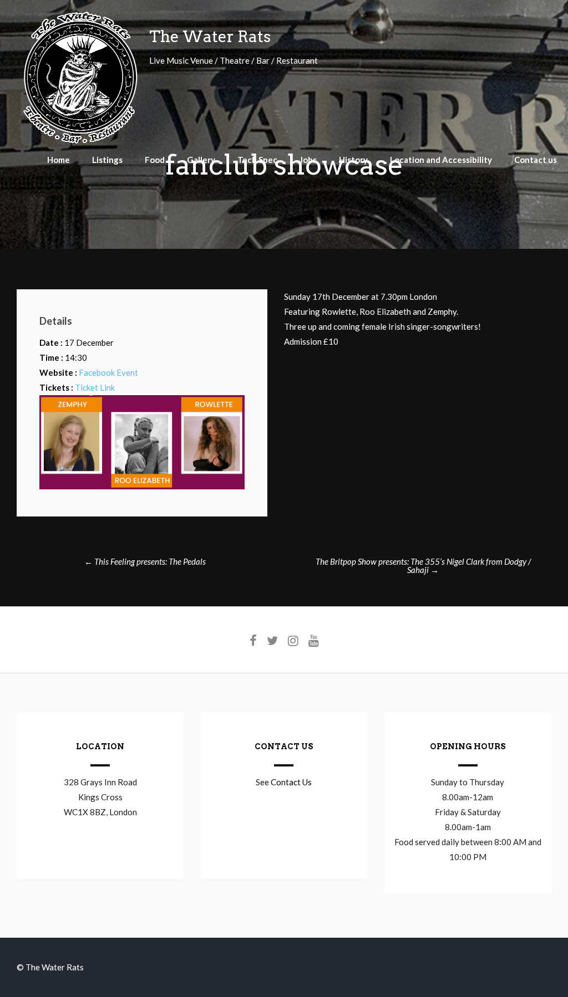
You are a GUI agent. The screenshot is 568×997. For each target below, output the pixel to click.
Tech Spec (257, 160)
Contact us (535, 160)
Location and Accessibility (441, 160)
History (353, 160)
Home (58, 160)
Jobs (308, 160)
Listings (107, 160)
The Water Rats (210, 36)
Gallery (201, 160)
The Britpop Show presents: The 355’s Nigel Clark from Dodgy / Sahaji (423, 565)
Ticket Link (95, 387)
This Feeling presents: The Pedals (145, 561)
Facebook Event (108, 372)
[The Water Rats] (80, 142)
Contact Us (291, 782)
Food (155, 160)
